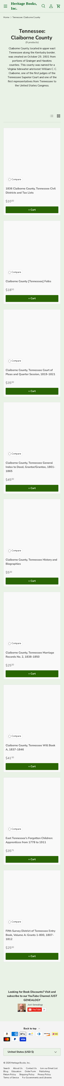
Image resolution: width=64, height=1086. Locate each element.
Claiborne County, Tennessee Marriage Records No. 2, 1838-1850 (30, 655)
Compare (16, 179)
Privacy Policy (44, 1074)
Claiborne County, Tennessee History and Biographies (31, 562)
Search (6, 1068)
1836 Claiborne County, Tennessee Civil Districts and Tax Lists (31, 191)
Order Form (30, 1071)
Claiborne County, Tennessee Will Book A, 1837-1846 (30, 747)
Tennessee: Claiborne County (26, 17)
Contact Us (31, 1068)
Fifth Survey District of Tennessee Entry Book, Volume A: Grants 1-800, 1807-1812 (30, 935)
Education (16, 1071)
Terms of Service (11, 1077)
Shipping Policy (26, 1074)
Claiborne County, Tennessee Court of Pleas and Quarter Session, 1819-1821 (30, 372)
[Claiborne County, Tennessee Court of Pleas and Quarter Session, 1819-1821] (32, 338)
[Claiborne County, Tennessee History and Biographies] (32, 527)
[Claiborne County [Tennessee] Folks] (32, 249)
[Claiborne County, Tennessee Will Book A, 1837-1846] (32, 713)
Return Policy (9, 1074)
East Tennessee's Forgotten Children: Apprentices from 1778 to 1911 (29, 840)
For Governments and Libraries (37, 1077)
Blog (5, 1071)
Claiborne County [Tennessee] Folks (28, 281)
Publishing (44, 1071)
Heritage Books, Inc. (20, 1062)
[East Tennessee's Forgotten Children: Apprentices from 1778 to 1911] (32, 806)
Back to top (30, 1028)
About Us (18, 1068)
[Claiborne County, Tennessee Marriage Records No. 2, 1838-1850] (32, 620)
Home (6, 17)
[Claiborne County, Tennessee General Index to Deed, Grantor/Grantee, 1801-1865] (32, 430)
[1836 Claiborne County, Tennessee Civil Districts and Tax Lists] (32, 156)
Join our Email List (49, 1068)
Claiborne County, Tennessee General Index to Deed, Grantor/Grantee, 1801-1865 (30, 467)
